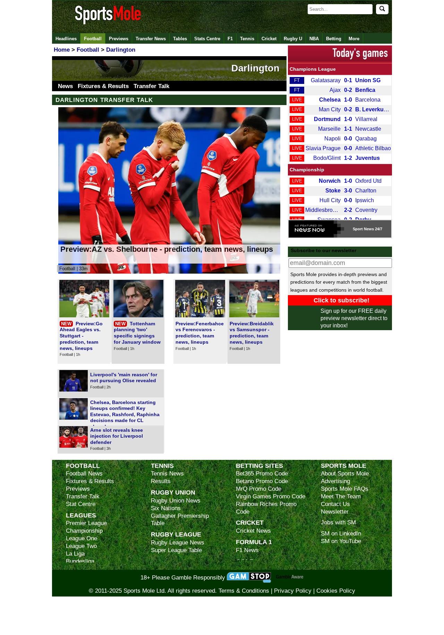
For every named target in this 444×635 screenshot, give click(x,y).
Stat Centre (80, 504)
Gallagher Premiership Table (180, 520)
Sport (358, 229)
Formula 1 (254, 542)
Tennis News (167, 473)
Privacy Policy (292, 590)
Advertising (335, 481)
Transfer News (151, 38)
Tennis (247, 38)
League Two (81, 546)
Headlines (66, 38)
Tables (180, 38)
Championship (307, 169)
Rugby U (293, 38)
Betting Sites (259, 465)
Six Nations (166, 508)
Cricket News (253, 530)
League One (81, 538)
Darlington (255, 68)
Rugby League (176, 534)
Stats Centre (207, 38)
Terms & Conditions (244, 590)
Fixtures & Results (103, 86)
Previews (118, 38)
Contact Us (335, 504)
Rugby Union (173, 492)
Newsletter (335, 511)
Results (161, 481)
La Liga (75, 553)
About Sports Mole (345, 473)
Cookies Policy (335, 590)
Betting (333, 38)
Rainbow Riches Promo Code (266, 508)
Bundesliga (80, 561)
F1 (230, 38)
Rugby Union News (175, 500)
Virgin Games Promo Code (270, 496)
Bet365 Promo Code (262, 473)
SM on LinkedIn (341, 533)
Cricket (269, 38)
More (354, 38)
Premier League (86, 523)
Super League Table (176, 550)
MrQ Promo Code (258, 489)
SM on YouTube (341, 541)
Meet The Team (341, 496)
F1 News (247, 550)
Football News (84, 473)
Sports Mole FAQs (344, 489)
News (65, 86)
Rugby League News (177, 542)
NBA (314, 38)
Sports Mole (343, 465)
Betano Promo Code (262, 481)
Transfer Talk (151, 86)
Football (93, 38)
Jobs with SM (338, 522)
